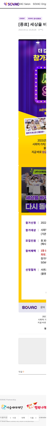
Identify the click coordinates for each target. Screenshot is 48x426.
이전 (14, 418)
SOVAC (11, 4)
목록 (23, 418)
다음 (32, 418)
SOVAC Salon (23, 4)
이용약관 (3, 417)
